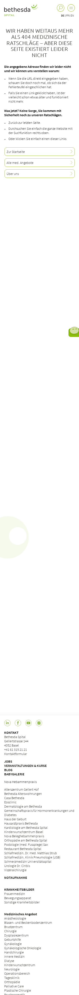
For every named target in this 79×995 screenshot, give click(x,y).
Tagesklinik (11, 977)
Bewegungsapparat (17, 898)
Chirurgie (10, 931)
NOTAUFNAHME (15, 877)
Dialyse (9, 961)
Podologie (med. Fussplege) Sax (26, 844)
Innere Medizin (14, 956)
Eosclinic (10, 802)
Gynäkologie (13, 944)
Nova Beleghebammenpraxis (24, 836)
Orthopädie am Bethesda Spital (25, 840)
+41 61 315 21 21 (15, 749)
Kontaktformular (15, 754)
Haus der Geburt (15, 819)
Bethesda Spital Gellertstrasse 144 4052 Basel (16, 741)
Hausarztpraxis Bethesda (21, 823)
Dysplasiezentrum (16, 935)
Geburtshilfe (12, 939)
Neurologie (12, 969)
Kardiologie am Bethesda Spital (26, 827)
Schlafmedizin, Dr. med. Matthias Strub (30, 853)
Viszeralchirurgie (15, 870)
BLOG (8, 770)
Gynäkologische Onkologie (22, 948)
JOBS (8, 761)
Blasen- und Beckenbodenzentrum (28, 922)
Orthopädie (12, 982)
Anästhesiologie (15, 918)
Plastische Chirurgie (17, 990)
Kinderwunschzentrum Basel (23, 832)
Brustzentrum (13, 927)
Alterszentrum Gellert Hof (21, 789)
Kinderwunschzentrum (19, 965)
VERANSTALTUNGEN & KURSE (25, 765)
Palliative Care (14, 986)
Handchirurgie (14, 952)
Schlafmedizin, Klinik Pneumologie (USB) (32, 857)
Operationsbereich (17, 973)
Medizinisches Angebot (20, 914)
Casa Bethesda (14, 798)
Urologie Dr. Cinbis (17, 866)
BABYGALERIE (14, 774)
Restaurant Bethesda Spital (22, 849)
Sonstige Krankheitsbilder (22, 902)
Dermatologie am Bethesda (23, 806)
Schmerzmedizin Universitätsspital (27, 861)
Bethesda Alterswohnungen (23, 793)
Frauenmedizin (14, 894)
